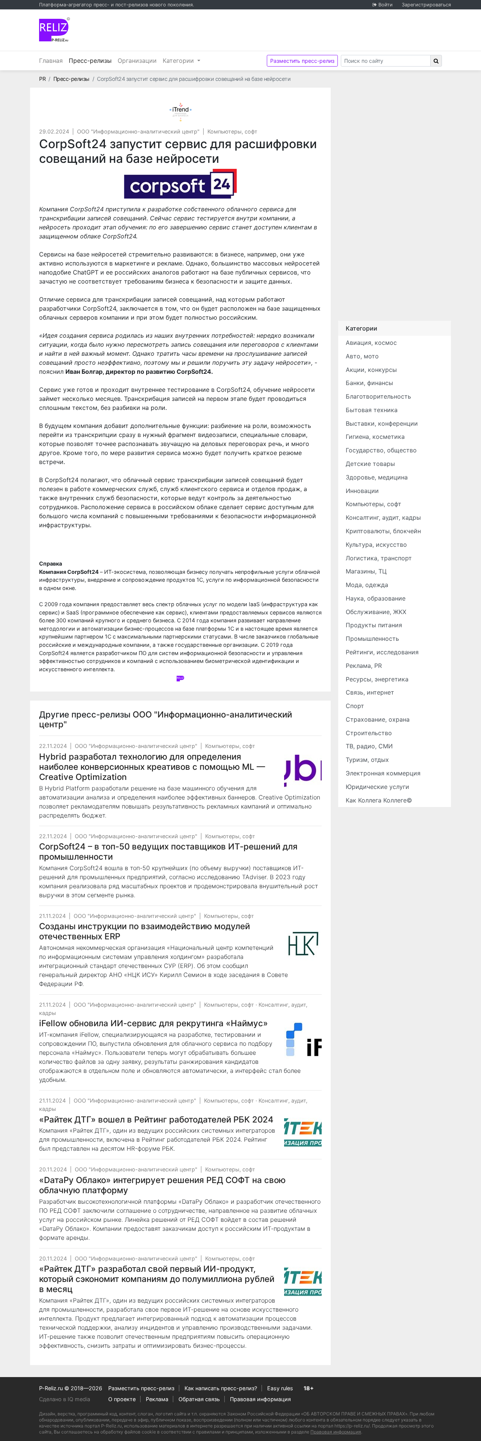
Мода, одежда (367, 585)
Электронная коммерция (383, 773)
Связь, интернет (370, 692)
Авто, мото (362, 356)
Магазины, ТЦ (366, 571)
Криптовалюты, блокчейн (383, 531)
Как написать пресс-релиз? (221, 1388)
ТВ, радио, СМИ (369, 746)
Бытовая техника (372, 410)
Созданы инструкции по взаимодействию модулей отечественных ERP (144, 931)
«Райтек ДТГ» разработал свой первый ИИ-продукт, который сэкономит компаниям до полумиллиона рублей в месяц (156, 1279)
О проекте (122, 1399)
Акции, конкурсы (371, 369)
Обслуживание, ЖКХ (376, 612)
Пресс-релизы (92, 60)
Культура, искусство (376, 544)
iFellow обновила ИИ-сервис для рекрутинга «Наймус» (153, 1023)
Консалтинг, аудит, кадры (383, 517)
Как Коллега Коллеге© (379, 800)
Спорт (355, 706)
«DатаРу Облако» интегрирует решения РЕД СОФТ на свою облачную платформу (162, 1185)
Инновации (362, 490)
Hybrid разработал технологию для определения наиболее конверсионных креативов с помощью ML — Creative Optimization (152, 766)
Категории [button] (179, 60)
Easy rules (280, 1388)
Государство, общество (381, 450)
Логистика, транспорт (379, 558)
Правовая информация (260, 1399)
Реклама (157, 1399)
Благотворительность (378, 396)
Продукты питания (374, 625)
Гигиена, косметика (375, 436)
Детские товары (370, 463)
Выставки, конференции (382, 423)
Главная (51, 60)
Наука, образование (375, 598)
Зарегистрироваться (426, 5)
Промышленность (372, 638)
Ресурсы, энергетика (377, 679)
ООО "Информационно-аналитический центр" (138, 131)
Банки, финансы (369, 383)
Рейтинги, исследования (382, 652)
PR (42, 79)
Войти (385, 5)
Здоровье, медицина (377, 477)
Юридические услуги (377, 786)
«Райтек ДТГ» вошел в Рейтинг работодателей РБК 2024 (156, 1119)
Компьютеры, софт (232, 131)
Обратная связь (199, 1399)
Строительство (369, 733)
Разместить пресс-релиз (302, 61)
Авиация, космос (371, 342)
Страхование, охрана (378, 719)
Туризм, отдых (367, 759)
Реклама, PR (364, 665)
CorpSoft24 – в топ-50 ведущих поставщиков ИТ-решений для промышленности (168, 851)
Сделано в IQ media (64, 1399)
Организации (137, 60)
